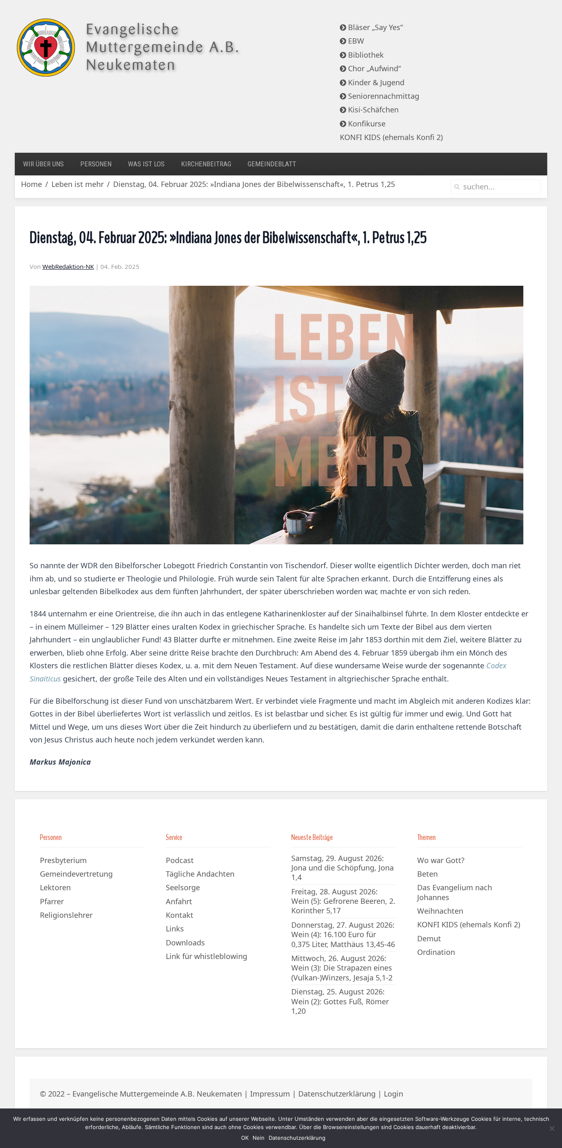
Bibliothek (365, 55)
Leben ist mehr (77, 184)
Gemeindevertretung (76, 874)
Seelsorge (183, 887)
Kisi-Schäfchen (372, 109)
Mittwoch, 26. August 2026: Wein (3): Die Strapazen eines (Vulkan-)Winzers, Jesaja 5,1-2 (341, 967)
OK (244, 1137)
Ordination (436, 952)
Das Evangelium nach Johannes (454, 892)
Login (393, 1094)
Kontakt (179, 915)
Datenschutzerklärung (337, 1094)
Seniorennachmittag (382, 96)
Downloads (185, 942)
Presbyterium (63, 860)
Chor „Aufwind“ (373, 68)
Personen (95, 164)
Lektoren (55, 887)
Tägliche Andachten (200, 874)
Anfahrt (179, 901)
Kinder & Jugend (375, 82)
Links (175, 928)
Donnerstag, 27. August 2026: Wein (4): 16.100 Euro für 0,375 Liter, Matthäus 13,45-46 (343, 934)
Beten (427, 874)
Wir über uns (43, 164)
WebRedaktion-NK (68, 266)
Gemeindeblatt (272, 164)
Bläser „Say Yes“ (374, 27)
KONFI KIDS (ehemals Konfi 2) (391, 137)
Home (31, 184)
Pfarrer (52, 901)
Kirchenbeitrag (206, 164)
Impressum (270, 1094)
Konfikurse (366, 123)
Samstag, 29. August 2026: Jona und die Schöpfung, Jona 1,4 (342, 867)
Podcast (180, 860)
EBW (355, 41)
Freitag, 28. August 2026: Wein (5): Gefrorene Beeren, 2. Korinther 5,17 (343, 901)
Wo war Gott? (440, 860)
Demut (429, 938)
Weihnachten (440, 911)
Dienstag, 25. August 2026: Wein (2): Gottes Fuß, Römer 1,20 (340, 1001)
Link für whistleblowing (206, 956)
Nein (259, 1137)
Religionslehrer (66, 915)
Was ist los (146, 164)
